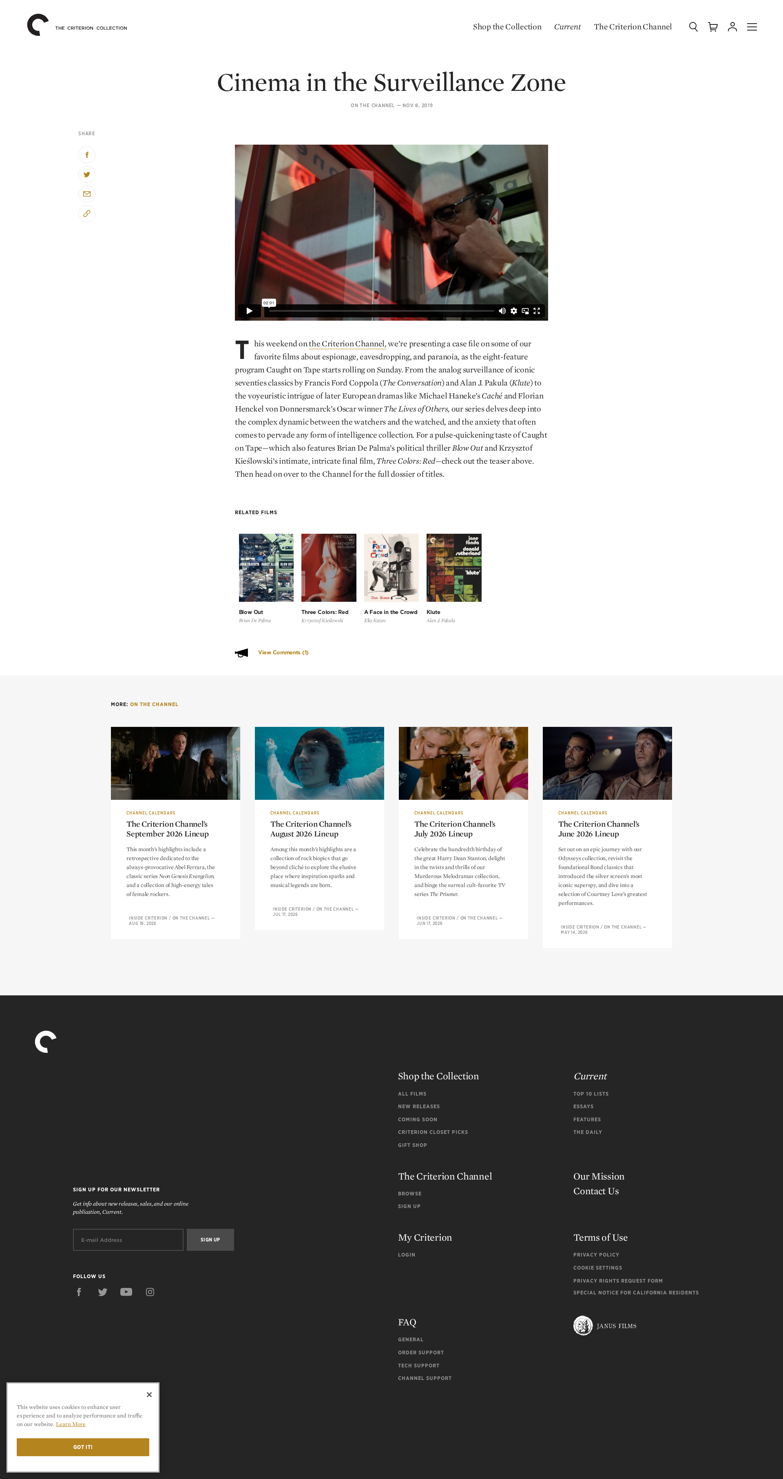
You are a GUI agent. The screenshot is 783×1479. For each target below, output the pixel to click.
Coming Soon (418, 1119)
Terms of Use (600, 1237)
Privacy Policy (596, 1255)
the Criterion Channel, (347, 343)
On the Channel (373, 105)
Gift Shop (412, 1145)
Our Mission (599, 1176)
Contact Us (596, 1190)
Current (567, 26)
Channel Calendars (150, 812)
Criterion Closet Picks (433, 1132)
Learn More (71, 1424)
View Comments (283, 652)
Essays (583, 1106)
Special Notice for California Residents (636, 1293)
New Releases (419, 1106)
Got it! (83, 1447)
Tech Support (419, 1365)
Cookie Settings (597, 1268)
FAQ (407, 1322)
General (411, 1339)
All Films (412, 1094)
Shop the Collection (507, 26)
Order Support (421, 1352)
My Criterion (425, 1237)
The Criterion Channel (633, 26)
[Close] (149, 1395)
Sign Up (409, 1206)
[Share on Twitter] (86, 174)
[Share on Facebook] (86, 154)
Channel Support (425, 1378)
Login (407, 1255)
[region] (83, 1427)
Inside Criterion (148, 918)
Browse (410, 1194)
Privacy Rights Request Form (618, 1281)
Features (587, 1119)
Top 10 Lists (591, 1094)
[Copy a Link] (86, 213)
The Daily (587, 1132)
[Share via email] (86, 193)
